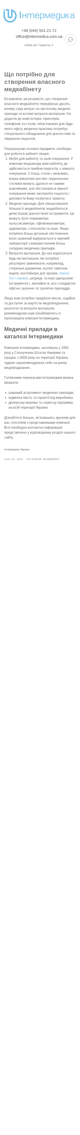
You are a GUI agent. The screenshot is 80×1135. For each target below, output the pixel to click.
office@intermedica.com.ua (39, 36)
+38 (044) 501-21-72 (39, 30)
